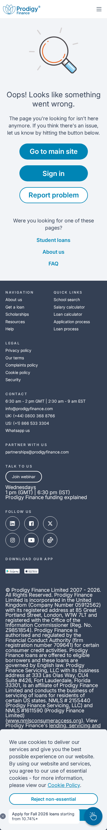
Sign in (53, 173)
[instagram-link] (12, 540)
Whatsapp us (17, 430)
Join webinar (23, 476)
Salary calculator (69, 307)
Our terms (14, 357)
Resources (15, 321)
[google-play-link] (12, 571)
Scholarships (17, 314)
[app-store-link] (31, 571)
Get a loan (14, 307)
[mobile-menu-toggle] (99, 9)
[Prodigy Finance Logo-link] (22, 9)
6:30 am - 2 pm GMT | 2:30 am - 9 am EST (45, 401)
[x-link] (50, 523)
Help (9, 328)
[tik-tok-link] (50, 540)
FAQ (53, 264)
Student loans (53, 240)
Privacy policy (18, 350)
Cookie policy (17, 372)
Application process (72, 321)
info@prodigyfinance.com (29, 408)
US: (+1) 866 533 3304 (27, 423)
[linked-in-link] (12, 523)
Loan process (66, 328)
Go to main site (54, 151)
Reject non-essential (53, 799)
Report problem (54, 195)
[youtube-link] (31, 540)
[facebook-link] (31, 523)
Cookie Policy (64, 785)
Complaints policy (21, 364)
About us (53, 252)
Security (13, 379)
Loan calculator (68, 314)
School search (67, 299)
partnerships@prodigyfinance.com (37, 451)
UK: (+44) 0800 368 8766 (30, 415)
